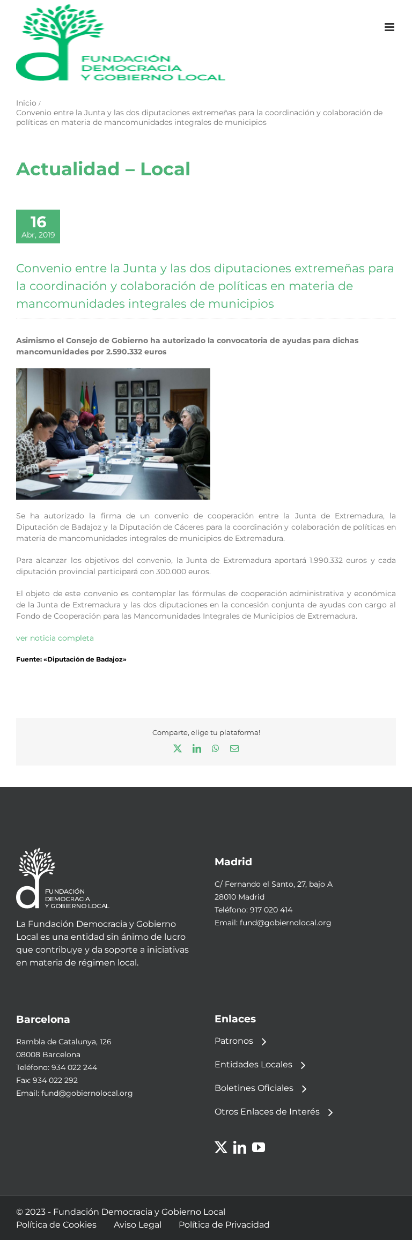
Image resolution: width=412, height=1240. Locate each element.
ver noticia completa (55, 638)
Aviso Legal (137, 1225)
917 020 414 (271, 910)
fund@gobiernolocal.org (286, 922)
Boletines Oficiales (254, 1088)
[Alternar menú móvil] (390, 27)
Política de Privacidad (224, 1225)
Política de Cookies (56, 1225)
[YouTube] (258, 1147)
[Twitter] (221, 1147)
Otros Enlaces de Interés (267, 1112)
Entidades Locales (253, 1064)
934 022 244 (74, 1067)
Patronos (234, 1041)
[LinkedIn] (239, 1147)
